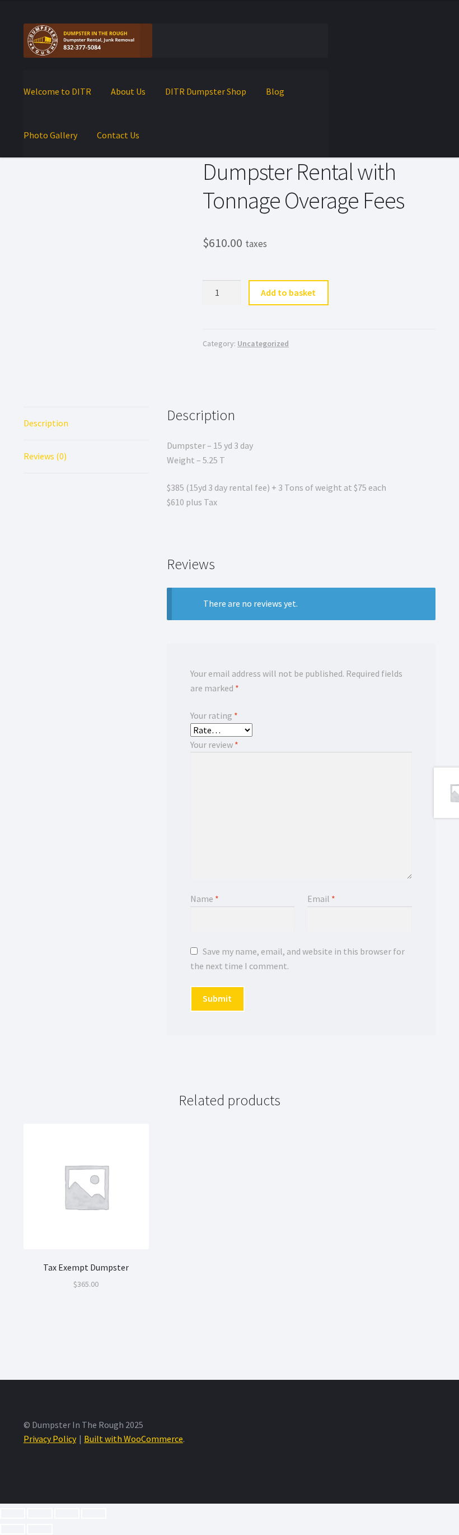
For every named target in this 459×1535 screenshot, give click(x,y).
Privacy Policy (50, 1438)
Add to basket (288, 292)
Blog (275, 91)
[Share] (66, 1513)
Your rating (214, 715)
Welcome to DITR (57, 91)
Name (204, 898)
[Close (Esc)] (93, 1513)
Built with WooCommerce (133, 1438)
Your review (214, 744)
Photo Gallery (50, 135)
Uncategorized (263, 343)
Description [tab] (46, 423)
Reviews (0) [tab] (45, 456)
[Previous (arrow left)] (12, 1529)
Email (321, 898)
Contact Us (118, 135)
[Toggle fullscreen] (39, 1513)
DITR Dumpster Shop (205, 91)
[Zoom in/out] (12, 1513)
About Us (128, 91)
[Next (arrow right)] (39, 1529)
